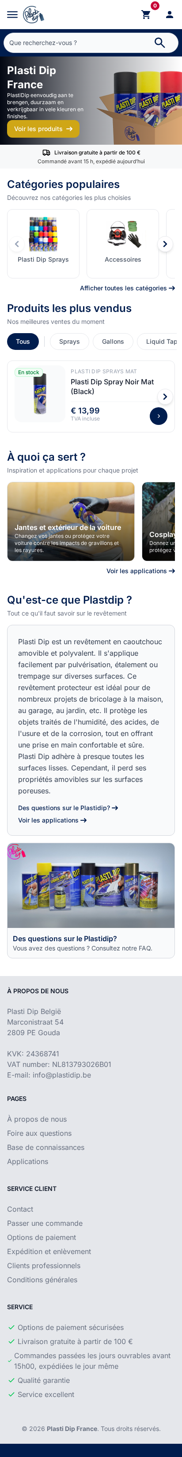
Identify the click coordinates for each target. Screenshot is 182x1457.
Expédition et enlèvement (49, 1251)
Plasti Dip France (72, 1428)
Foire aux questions (39, 1133)
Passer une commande (45, 1223)
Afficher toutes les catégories (123, 288)
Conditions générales (42, 1279)
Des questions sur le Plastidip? (64, 807)
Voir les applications (136, 571)
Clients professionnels (43, 1265)
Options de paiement (41, 1237)
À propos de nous (37, 1119)
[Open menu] (12, 14)
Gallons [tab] (113, 341)
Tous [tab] (23, 341)
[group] (71, 521)
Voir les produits (38, 128)
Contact (20, 1209)
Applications (27, 1161)
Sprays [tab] (69, 341)
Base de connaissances (45, 1147)
